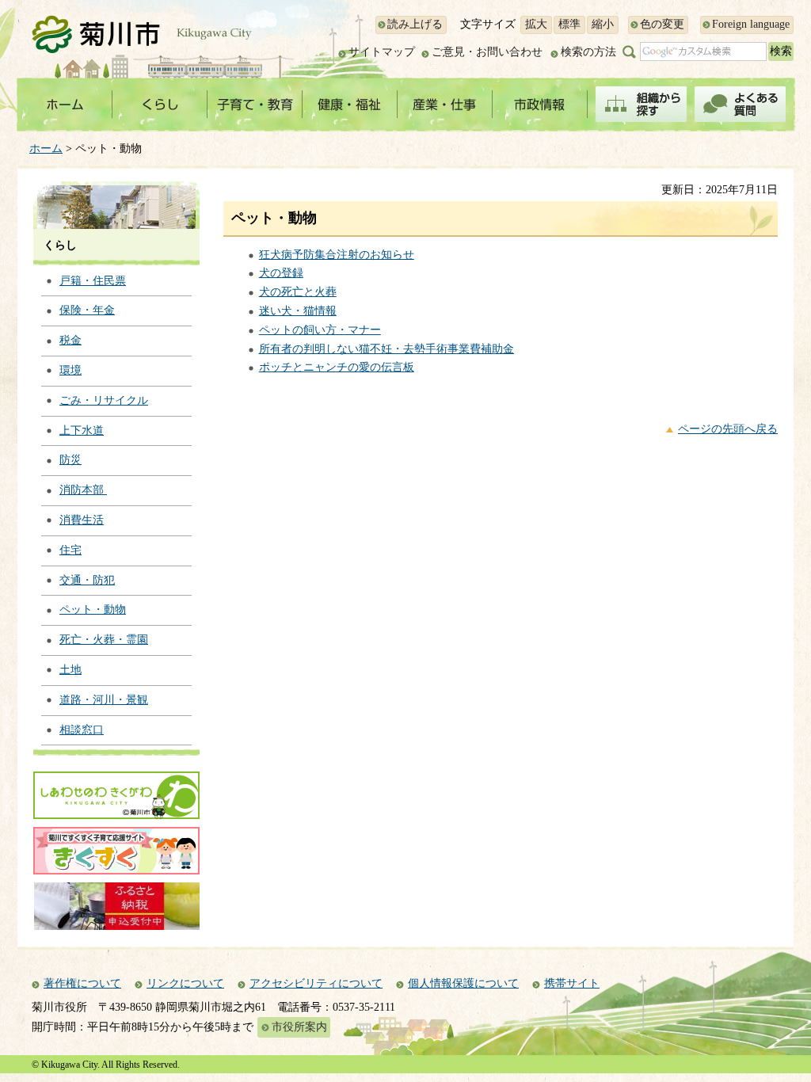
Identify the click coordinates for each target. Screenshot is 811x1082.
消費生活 (81, 520)
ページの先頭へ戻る (728, 429)
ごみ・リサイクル (103, 400)
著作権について (82, 983)
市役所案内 (299, 1027)
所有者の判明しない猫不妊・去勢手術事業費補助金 (386, 349)
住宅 (70, 550)
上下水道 (81, 430)
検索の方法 (588, 52)
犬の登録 (281, 273)
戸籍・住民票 (92, 281)
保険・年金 (87, 310)
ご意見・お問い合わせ (487, 52)
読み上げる (415, 24)
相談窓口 (81, 730)
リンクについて (185, 983)
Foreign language (751, 24)
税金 (70, 340)
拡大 (536, 24)
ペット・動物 (92, 609)
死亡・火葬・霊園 (103, 640)
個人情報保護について (463, 983)
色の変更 (662, 24)
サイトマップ (381, 52)
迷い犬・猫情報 (298, 311)
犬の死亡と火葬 (298, 292)
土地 (70, 670)
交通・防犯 (87, 580)
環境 (70, 370)
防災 (70, 460)
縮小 (603, 24)
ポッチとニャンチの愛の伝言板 (336, 367)
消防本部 (83, 490)
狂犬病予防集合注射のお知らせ (336, 255)
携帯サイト (572, 983)
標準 (569, 24)
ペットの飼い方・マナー (320, 330)
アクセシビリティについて (316, 983)
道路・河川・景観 (103, 700)
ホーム (46, 148)
